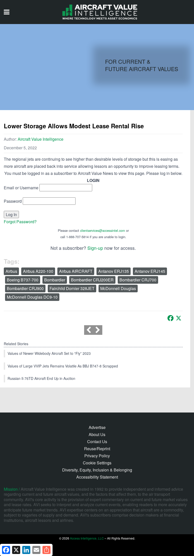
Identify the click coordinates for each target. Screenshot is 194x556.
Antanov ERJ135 (113, 271)
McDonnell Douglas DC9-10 (32, 297)
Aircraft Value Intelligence (40, 139)
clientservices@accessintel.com (102, 230)
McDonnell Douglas (118, 288)
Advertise (97, 427)
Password (13, 201)
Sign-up (95, 248)
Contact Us (97, 441)
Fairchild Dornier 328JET (72, 288)
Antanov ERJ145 (150, 271)
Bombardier (54, 280)
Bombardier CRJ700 (137, 280)
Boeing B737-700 (22, 280)
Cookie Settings (97, 463)
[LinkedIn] (26, 550)
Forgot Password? (20, 221)
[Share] (46, 550)
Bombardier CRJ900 (25, 288)
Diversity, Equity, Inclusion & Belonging (97, 470)
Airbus (11, 271)
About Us (97, 434)
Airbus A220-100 (38, 271)
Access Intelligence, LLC (87, 538)
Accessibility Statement (97, 477)
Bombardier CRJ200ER (92, 280)
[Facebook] (170, 318)
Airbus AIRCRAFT (75, 271)
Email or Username (21, 188)
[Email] (36, 550)
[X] (179, 318)
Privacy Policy (97, 456)
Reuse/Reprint (97, 448)
